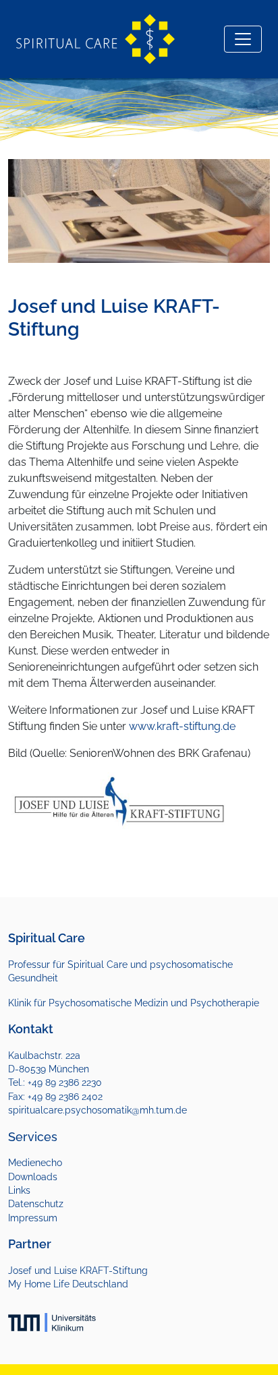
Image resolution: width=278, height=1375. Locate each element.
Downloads (32, 1176)
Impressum (32, 1218)
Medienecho (35, 1162)
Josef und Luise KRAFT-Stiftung (78, 1270)
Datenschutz (35, 1203)
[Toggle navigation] (243, 39)
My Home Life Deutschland (68, 1284)
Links (19, 1190)
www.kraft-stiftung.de (182, 726)
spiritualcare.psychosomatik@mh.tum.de (97, 1110)
